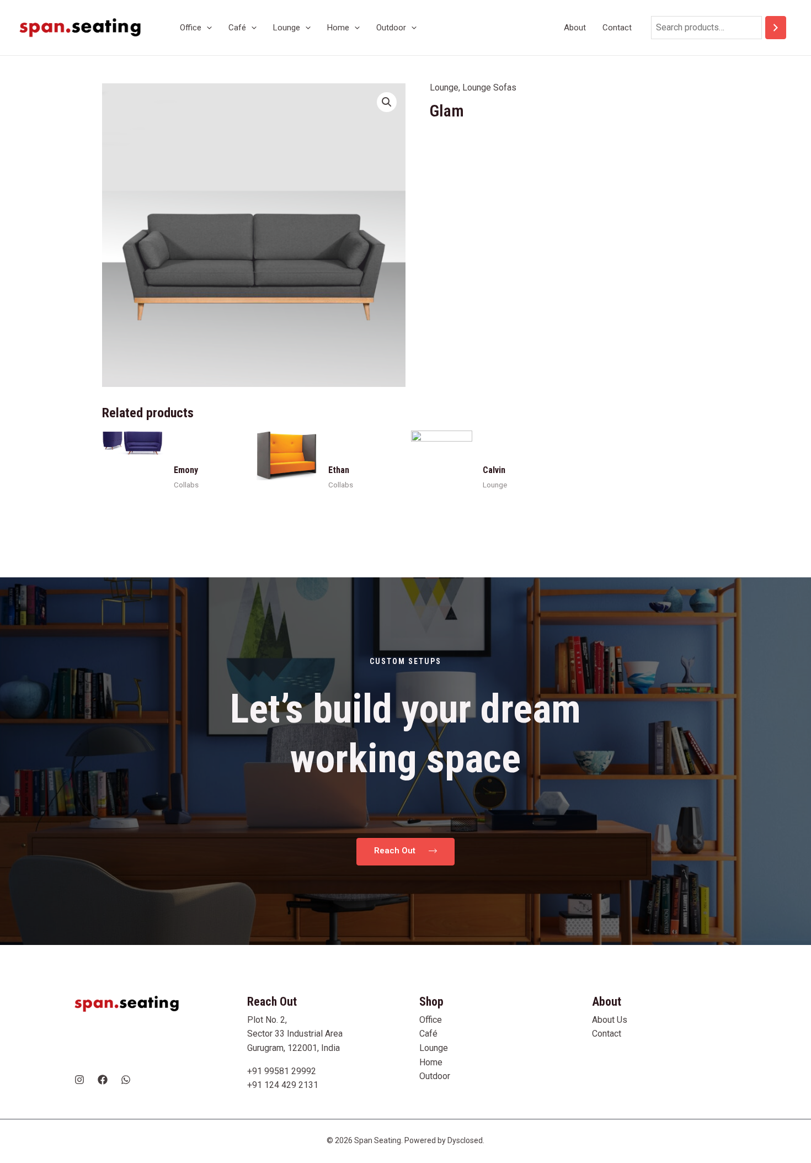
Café (428, 1033)
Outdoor (434, 1076)
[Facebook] (103, 1080)
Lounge (444, 87)
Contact (606, 1033)
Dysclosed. (465, 1140)
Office (430, 1020)
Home (430, 1062)
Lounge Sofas (489, 87)
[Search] (775, 28)
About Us (609, 1020)
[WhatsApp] (126, 1080)
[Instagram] (79, 1080)
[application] (206, 27)
